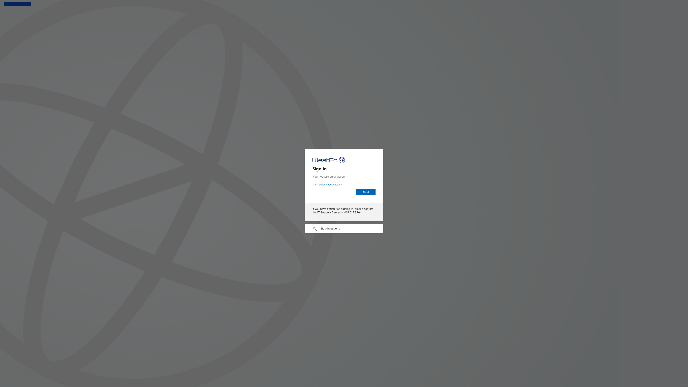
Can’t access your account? (328, 184)
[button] (344, 228)
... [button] (684, 384)
